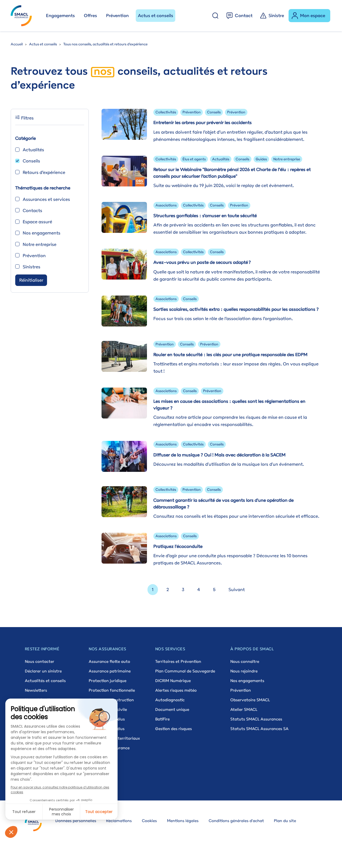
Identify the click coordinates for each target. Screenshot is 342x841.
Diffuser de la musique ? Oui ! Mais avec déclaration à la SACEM (219, 454)
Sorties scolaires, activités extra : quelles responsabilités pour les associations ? (236, 309)
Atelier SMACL (243, 709)
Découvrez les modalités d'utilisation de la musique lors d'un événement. (228, 464)
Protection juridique (107, 680)
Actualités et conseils (45, 680)
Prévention (117, 15)
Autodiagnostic (170, 699)
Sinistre (276, 15)
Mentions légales (183, 820)
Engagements (60, 15)
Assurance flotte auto (109, 661)
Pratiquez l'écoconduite (178, 546)
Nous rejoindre (244, 670)
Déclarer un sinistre (43, 670)
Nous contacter (39, 661)
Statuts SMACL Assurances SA (259, 728)
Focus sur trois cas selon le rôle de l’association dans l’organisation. (223, 318)
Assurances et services (46, 199)
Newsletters (36, 690)
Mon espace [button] (312, 15)
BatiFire (162, 719)
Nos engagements (41, 233)
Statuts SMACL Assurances (256, 719)
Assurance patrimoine (110, 670)
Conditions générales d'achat (236, 820)
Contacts (32, 210)
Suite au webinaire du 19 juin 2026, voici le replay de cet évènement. (223, 185)
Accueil (17, 44)
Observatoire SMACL (250, 699)
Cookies (149, 820)
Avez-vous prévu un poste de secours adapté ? (202, 262)
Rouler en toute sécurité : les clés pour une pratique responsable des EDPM (230, 354)
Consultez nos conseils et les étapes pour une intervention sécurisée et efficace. (236, 516)
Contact (243, 15)
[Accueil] (24, 15)
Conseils (31, 161)
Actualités (33, 149)
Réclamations (119, 820)
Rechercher (215, 15)
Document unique (172, 709)
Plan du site (285, 820)
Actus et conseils (155, 15)
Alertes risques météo (176, 690)
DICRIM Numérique (173, 680)
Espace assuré (37, 221)
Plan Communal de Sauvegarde (185, 670)
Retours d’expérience (44, 172)
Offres (90, 15)
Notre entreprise (39, 244)
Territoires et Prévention (178, 661)
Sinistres (31, 266)
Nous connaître (244, 661)
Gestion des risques (173, 728)
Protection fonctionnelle (112, 690)
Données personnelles (75, 820)
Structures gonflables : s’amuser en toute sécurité (205, 215)
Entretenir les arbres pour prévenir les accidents (202, 122)
